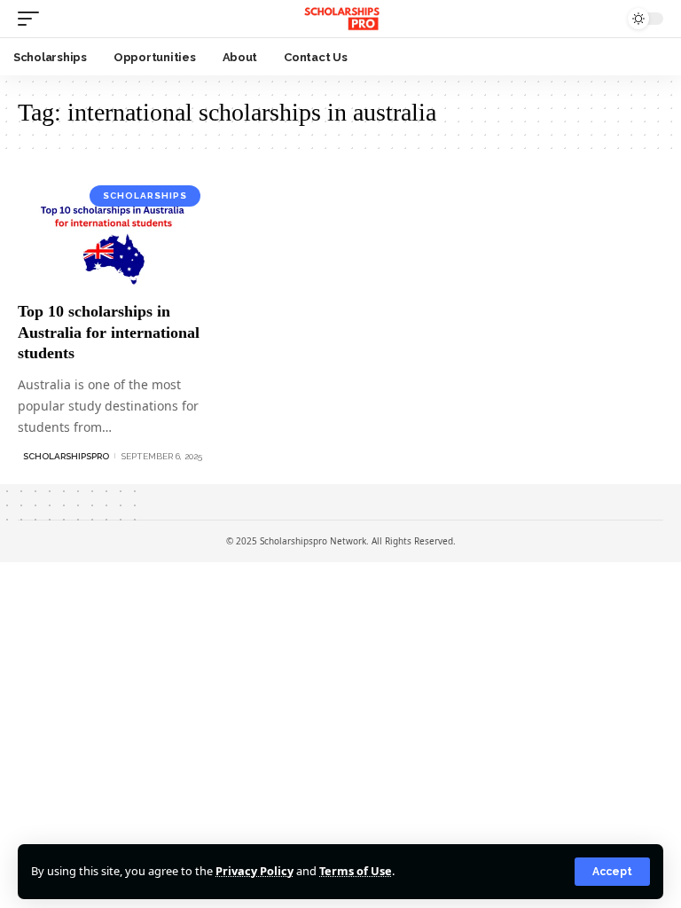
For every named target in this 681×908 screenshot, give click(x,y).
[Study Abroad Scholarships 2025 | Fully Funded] (340, 18)
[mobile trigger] (33, 19)
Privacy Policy (254, 871)
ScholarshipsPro (66, 456)
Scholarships (145, 195)
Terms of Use (355, 871)
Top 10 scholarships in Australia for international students (109, 332)
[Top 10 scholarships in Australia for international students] (113, 234)
